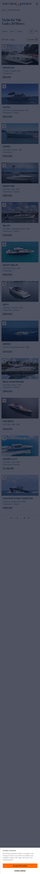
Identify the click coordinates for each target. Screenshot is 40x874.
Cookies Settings (20, 870)
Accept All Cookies (20, 866)
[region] (20, 861)
